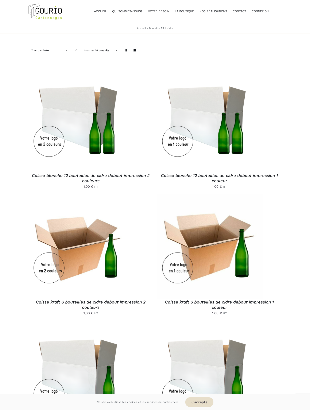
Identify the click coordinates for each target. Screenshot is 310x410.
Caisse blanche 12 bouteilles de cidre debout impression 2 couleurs (91, 178)
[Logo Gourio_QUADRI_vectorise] (45, 5)
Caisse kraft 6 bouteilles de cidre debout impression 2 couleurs (91, 304)
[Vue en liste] (134, 50)
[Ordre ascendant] (76, 50)
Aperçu (101, 120)
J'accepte (199, 402)
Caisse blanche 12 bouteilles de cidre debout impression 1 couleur (219, 178)
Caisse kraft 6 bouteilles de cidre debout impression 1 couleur (219, 304)
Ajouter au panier (71, 120)
